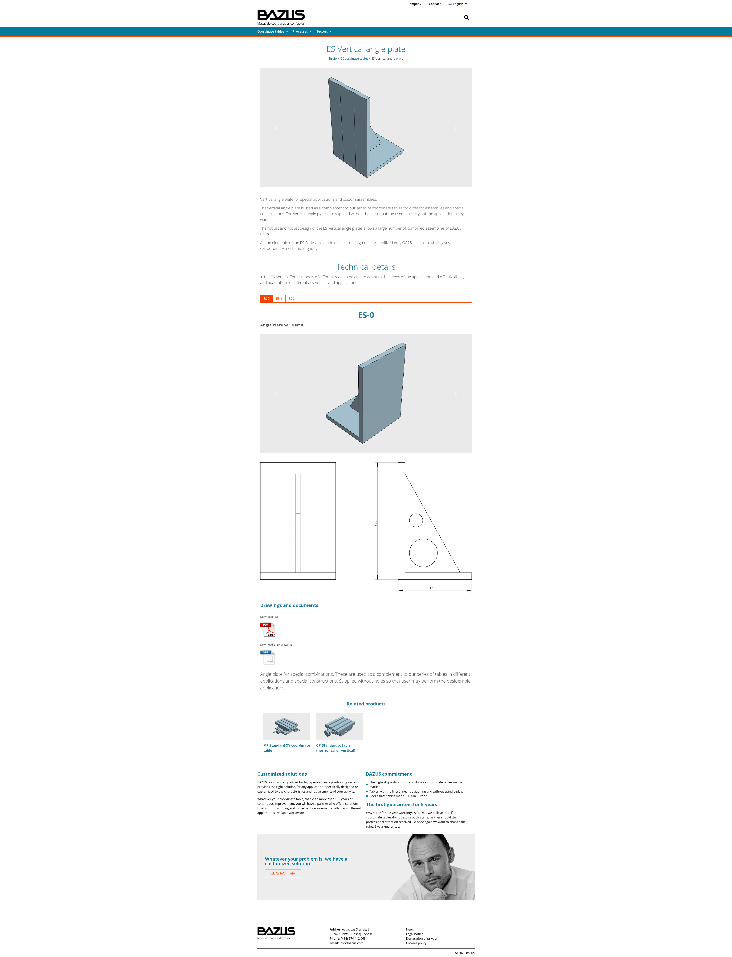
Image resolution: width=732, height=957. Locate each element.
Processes (300, 31)
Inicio (333, 58)
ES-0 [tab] (266, 299)
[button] (276, 127)
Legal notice (414, 934)
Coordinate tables (270, 31)
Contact (435, 4)
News (410, 929)
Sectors (322, 31)
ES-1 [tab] (279, 299)
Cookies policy (416, 943)
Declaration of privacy (421, 938)
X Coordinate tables (354, 58)
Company (414, 4)
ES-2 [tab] (292, 299)
